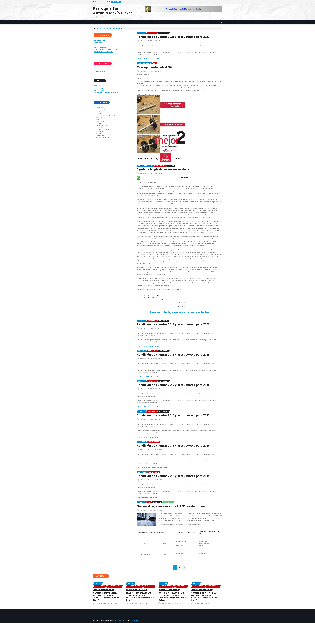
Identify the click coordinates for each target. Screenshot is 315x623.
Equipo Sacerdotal (100, 47)
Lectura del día (98, 88)
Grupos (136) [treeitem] (100, 123)
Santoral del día (99, 90)
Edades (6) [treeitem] (99, 117)
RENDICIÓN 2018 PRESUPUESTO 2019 (148, 376)
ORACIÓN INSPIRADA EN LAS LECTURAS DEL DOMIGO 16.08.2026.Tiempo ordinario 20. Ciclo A (140, 596)
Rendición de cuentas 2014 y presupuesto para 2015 (173, 476)
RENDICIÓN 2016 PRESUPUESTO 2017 (148, 437)
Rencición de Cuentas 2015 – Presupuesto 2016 (152, 467)
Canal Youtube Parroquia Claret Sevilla (106, 93)
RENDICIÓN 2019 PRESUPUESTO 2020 (148, 346)
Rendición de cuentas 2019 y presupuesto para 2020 (173, 324)
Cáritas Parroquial (99, 86)
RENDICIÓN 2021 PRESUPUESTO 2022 (148, 59)
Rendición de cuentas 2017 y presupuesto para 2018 (173, 385)
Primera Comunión (100, 71)
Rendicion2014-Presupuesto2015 (147, 498)
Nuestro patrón (99, 45)
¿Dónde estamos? (99, 40)
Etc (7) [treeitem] (98, 119)
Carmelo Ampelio (101, 603)
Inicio (96, 28)
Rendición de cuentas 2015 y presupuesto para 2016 (173, 445)
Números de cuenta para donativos (105, 49)
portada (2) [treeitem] (99, 133)
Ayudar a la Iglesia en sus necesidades (164, 169)
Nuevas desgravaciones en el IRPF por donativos (171, 506)
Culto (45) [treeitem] (99, 113)
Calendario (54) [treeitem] (100, 108)
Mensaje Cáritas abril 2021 (155, 67)
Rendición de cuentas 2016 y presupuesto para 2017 (173, 415)
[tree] (113, 122)
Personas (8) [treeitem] (100, 131)
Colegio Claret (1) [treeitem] (101, 111)
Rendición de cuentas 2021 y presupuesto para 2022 (173, 37)
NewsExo (125, 620)
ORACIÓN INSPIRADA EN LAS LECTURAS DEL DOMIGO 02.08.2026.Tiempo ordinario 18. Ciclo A (205, 596)
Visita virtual (98, 43)
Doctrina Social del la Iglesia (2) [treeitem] (105, 115)
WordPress (117, 620)
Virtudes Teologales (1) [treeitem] (103, 137)
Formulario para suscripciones (103, 51)
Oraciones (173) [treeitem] (101, 127)
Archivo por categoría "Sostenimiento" (111, 28)
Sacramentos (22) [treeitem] (101, 135)
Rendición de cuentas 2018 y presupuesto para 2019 (173, 354)
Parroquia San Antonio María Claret (112, 10)
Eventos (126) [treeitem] (100, 121)
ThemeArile (134, 620)
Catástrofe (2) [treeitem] (100, 109)
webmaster (143, 41)
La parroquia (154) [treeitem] (102, 125)
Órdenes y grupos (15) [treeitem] (103, 129)
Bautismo (97, 69)
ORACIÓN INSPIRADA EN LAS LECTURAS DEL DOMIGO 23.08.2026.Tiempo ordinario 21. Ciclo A (107, 596)
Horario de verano (100, 54)
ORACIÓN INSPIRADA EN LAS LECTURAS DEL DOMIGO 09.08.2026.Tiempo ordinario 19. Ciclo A (172, 596)
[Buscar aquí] (221, 22)
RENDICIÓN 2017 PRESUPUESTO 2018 (148, 407)
